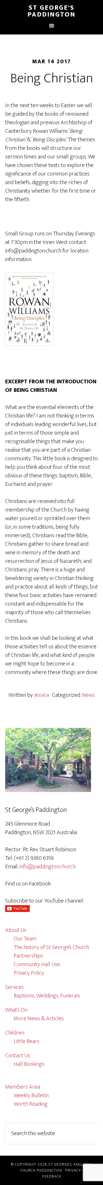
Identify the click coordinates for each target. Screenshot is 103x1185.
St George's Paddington (51, 11)
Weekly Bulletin (31, 1095)
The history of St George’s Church (51, 947)
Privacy (73, 1170)
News (88, 695)
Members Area (22, 1087)
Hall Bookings (29, 1064)
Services (14, 987)
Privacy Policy (29, 973)
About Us (15, 930)
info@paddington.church (47, 867)
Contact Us (17, 1055)
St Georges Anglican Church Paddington (56, 1167)
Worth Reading (30, 1104)
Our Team (25, 939)
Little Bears (26, 1041)
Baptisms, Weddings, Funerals (47, 996)
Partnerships (28, 956)
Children (14, 1033)
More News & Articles (39, 1018)
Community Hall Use (37, 964)
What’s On (16, 1010)
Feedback (51, 1176)
